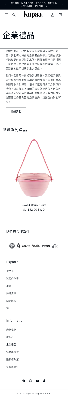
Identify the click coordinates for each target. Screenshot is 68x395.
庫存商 (10, 337)
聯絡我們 (16, 111)
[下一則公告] (62, 4)
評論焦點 (11, 293)
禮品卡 (10, 270)
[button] (6, 14)
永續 (8, 285)
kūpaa (28, 393)
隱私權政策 (12, 359)
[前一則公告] (6, 4)
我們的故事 (12, 278)
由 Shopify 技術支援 (41, 393)
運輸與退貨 (12, 351)
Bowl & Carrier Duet (34, 205)
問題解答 (11, 300)
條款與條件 (12, 366)
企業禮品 (11, 344)
